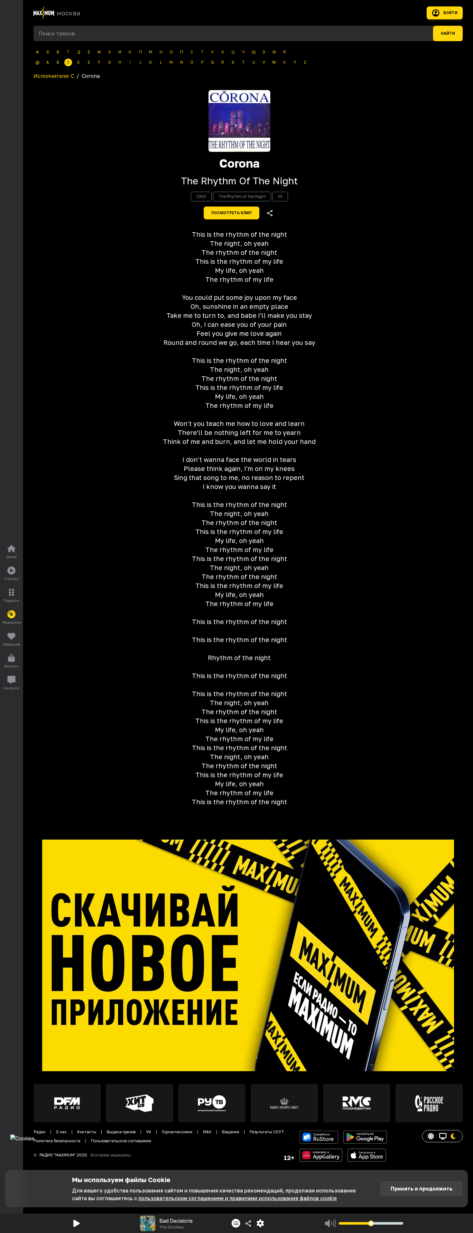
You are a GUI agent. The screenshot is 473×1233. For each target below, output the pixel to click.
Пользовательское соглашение (121, 1140)
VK (148, 1131)
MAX (207, 1131)
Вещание (230, 1131)
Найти (448, 33)
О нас (61, 1131)
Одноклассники (177, 1131)
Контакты (86, 1131)
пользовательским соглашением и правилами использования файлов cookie (237, 1198)
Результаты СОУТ (267, 1131)
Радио (39, 1131)
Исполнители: (53, 76)
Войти (450, 13)
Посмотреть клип (231, 213)
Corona (239, 163)
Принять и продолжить (421, 1188)
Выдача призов (121, 1131)
